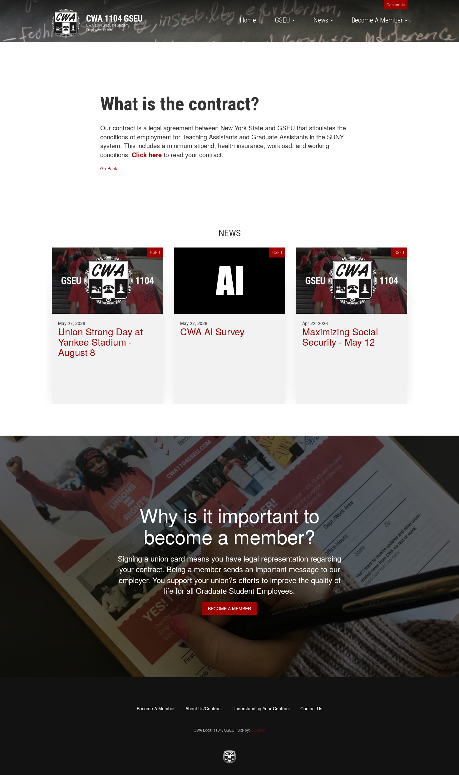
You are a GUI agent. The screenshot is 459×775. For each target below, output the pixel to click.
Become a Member (229, 608)
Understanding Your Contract (261, 708)
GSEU (283, 20)
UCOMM (258, 729)
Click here (147, 154)
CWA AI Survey (212, 331)
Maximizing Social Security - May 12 (340, 336)
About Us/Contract (203, 708)
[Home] (97, 23)
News (321, 20)
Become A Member (378, 20)
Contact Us (396, 4)
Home (248, 20)
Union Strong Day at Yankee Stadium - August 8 (100, 342)
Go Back (108, 168)
